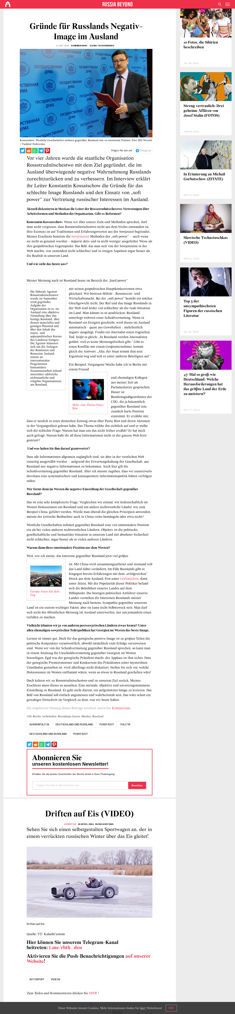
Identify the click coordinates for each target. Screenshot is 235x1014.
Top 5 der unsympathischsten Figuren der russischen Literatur (203, 309)
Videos (55, 979)
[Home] (7, 4)
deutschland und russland (74, 724)
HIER (93, 993)
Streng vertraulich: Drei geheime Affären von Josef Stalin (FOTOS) (204, 111)
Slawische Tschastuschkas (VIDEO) (206, 240)
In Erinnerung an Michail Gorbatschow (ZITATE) (204, 176)
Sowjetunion (80, 236)
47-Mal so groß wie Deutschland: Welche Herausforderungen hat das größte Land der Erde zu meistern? (205, 384)
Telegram (145, 150)
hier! (143, 1008)
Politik (125, 724)
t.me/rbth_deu (65, 947)
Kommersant (120, 708)
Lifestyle (70, 824)
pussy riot (106, 724)
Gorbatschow (129, 579)
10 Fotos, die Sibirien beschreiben (201, 45)
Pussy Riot (80, 733)
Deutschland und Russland (48, 733)
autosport (37, 979)
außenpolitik (39, 724)
